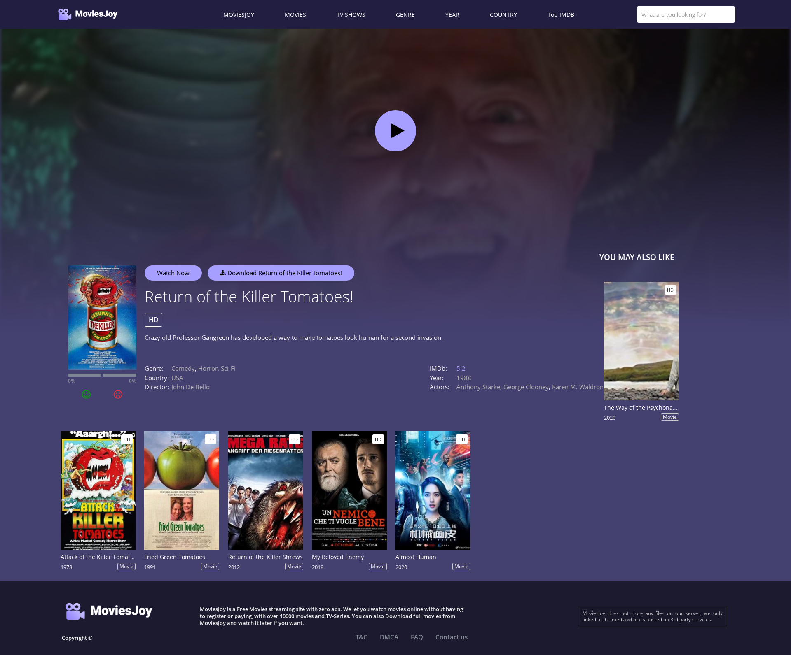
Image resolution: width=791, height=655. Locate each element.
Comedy (183, 368)
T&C (361, 637)
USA (177, 378)
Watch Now (173, 273)
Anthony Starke (478, 387)
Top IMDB (561, 15)
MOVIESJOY (238, 15)
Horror (208, 368)
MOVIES (295, 15)
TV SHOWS (351, 15)
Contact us (451, 637)
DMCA (389, 637)
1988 (463, 378)
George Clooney (526, 387)
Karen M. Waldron (578, 387)
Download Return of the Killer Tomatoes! (284, 273)
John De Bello (190, 387)
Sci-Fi (228, 368)
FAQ (417, 637)
